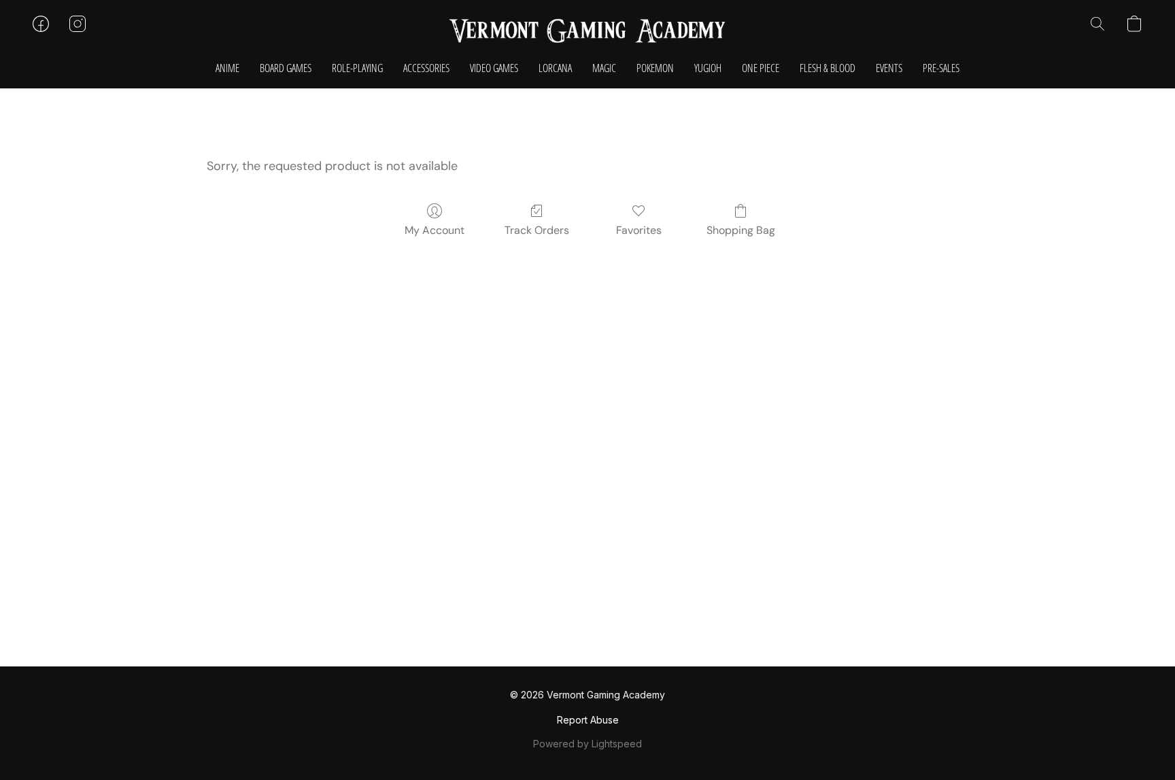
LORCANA (555, 68)
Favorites (639, 230)
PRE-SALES (941, 68)
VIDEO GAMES (494, 68)
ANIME (227, 68)
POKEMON (655, 68)
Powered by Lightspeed (587, 743)
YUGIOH (707, 68)
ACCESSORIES (426, 68)
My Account (434, 230)
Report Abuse (588, 720)
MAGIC (604, 68)
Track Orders (537, 230)
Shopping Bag (740, 230)
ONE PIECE (760, 68)
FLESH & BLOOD (827, 68)
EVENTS (889, 68)
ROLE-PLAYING (357, 68)
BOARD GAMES (285, 68)
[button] (587, 30)
